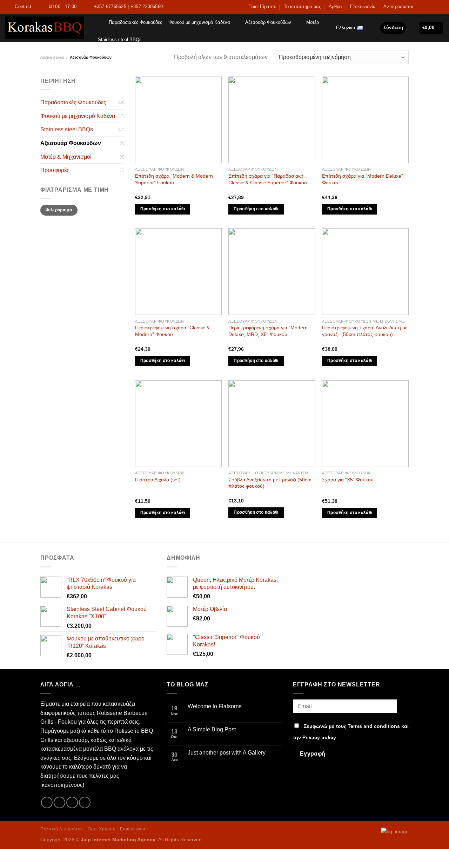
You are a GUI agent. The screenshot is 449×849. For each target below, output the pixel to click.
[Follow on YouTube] (440, 6)
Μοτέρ (312, 22)
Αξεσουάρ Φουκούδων (268, 22)
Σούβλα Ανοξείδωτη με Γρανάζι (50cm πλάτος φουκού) (269, 483)
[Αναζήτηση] (98, 22)
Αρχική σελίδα (52, 57)
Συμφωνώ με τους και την (351, 731)
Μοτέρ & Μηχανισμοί (66, 157)
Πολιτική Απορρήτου (61, 829)
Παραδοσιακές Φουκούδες (135, 22)
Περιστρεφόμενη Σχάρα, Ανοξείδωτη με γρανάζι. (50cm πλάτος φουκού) (364, 331)
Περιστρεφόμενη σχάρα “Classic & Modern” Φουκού (172, 331)
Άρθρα (335, 6)
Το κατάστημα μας (302, 6)
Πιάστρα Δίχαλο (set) (158, 479)
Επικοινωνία (363, 6)
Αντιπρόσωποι (398, 6)
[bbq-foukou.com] (44, 28)
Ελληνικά (345, 27)
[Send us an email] (433, 6)
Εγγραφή (313, 754)
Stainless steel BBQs (120, 39)
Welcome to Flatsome (215, 706)
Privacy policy (319, 737)
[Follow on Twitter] (427, 6)
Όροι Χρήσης (101, 829)
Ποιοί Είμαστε (262, 6)
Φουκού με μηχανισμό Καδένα (199, 22)
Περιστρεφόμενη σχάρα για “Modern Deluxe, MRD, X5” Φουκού (268, 331)
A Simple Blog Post (212, 729)
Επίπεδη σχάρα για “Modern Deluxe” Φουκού (362, 179)
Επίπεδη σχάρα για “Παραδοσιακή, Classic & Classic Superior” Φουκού (267, 179)
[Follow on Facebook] (420, 6)
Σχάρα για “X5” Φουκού (348, 479)
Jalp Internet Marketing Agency (118, 839)
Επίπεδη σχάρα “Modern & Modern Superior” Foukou (174, 179)
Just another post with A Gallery (227, 753)
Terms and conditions (374, 726)
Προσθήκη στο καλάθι (162, 209)
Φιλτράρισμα (59, 210)
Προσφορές (54, 170)
